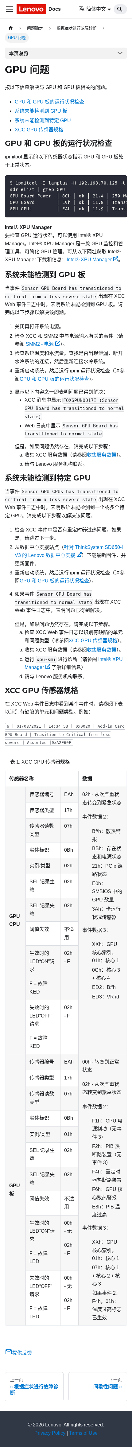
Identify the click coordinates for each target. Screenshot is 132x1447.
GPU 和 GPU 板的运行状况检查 (49, 101)
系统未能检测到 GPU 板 (41, 111)
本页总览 (19, 53)
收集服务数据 (101, 454)
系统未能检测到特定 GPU (43, 120)
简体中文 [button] (96, 9)
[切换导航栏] (9, 9)
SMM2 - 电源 (40, 344)
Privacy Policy (49, 1433)
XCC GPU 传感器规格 (39, 129)
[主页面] (11, 28)
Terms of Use (83, 1433)
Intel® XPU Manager (89, 259)
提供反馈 (22, 1353)
